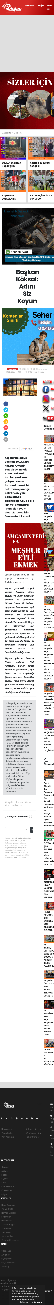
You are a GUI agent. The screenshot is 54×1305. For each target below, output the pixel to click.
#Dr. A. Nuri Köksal (13, 805)
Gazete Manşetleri (10, 1240)
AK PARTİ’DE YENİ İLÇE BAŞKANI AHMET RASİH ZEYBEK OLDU (48, 1022)
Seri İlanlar (6, 1232)
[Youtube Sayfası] (18, 1118)
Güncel (29, 5)
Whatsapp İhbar (33, 1133)
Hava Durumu (8, 1205)
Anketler (5, 1254)
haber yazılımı (6, 1292)
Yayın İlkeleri (7, 1133)
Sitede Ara (6, 1250)
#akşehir (9, 802)
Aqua (10, 588)
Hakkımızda (6, 1129)
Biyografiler (6, 1258)
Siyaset (4, 1178)
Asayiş (4, 1170)
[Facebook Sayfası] (2, 1118)
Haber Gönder (32, 1136)
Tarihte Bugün (8, 1224)
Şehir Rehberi (7, 1236)
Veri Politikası (7, 1136)
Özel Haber (6, 1190)
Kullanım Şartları (33, 1129)
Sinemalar (6, 1228)
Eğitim (4, 1174)
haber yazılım (6, 1298)
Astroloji (5, 1266)
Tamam (37, 1302)
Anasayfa (6, 132)
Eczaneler (6, 1216)
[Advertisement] (27, 43)
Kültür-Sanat (7, 1186)
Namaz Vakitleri (8, 1212)
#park (28, 802)
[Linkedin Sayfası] (23, 1118)
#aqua (19, 802)
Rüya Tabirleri (7, 1262)
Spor (3, 1182)
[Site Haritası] (33, 1118)
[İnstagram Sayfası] (13, 1118)
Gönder (32, 830)
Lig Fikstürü (6, 1220)
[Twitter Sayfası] (7, 1118)
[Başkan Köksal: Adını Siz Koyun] (20, 387)
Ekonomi (18, 132)
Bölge (4, 1194)
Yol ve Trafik (7, 1209)
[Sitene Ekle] (38, 1118)
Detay (25, 1302)
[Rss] (28, 1118)
